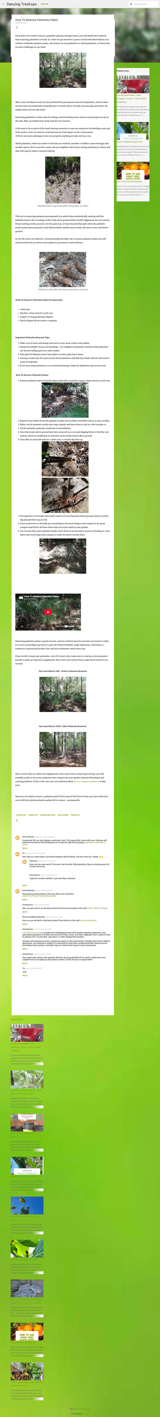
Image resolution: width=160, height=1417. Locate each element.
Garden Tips (32, 815)
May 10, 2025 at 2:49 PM (34, 968)
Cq (23, 968)
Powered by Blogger (81, 1409)
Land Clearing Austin (31, 933)
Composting (21, 815)
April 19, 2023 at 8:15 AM (42, 954)
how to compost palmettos (86, 781)
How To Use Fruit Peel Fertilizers (23, 1342)
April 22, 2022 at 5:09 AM (44, 890)
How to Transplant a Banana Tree (23, 1177)
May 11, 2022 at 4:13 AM (54, 917)
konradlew (85, 1413)
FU (23, 853)
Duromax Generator (88, 920)
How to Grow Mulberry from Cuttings (25, 1260)
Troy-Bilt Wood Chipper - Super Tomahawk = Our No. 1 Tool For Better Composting (25, 1047)
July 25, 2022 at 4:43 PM (49, 875)
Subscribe (44, 4)
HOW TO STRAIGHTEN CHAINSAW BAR (39, 896)
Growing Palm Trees (47, 815)
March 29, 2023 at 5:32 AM (43, 929)
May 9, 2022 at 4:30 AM (41, 905)
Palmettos (75, 815)
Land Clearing (63, 815)
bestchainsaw (28, 890)
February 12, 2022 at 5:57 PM (35, 853)
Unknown (33, 861)
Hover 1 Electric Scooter (97, 908)
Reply (25, 848)
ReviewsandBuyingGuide (33, 917)
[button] (16, 27)
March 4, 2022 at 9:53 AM (47, 861)
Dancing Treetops (22, 4)
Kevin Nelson (28, 837)
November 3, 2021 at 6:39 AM (45, 837)
